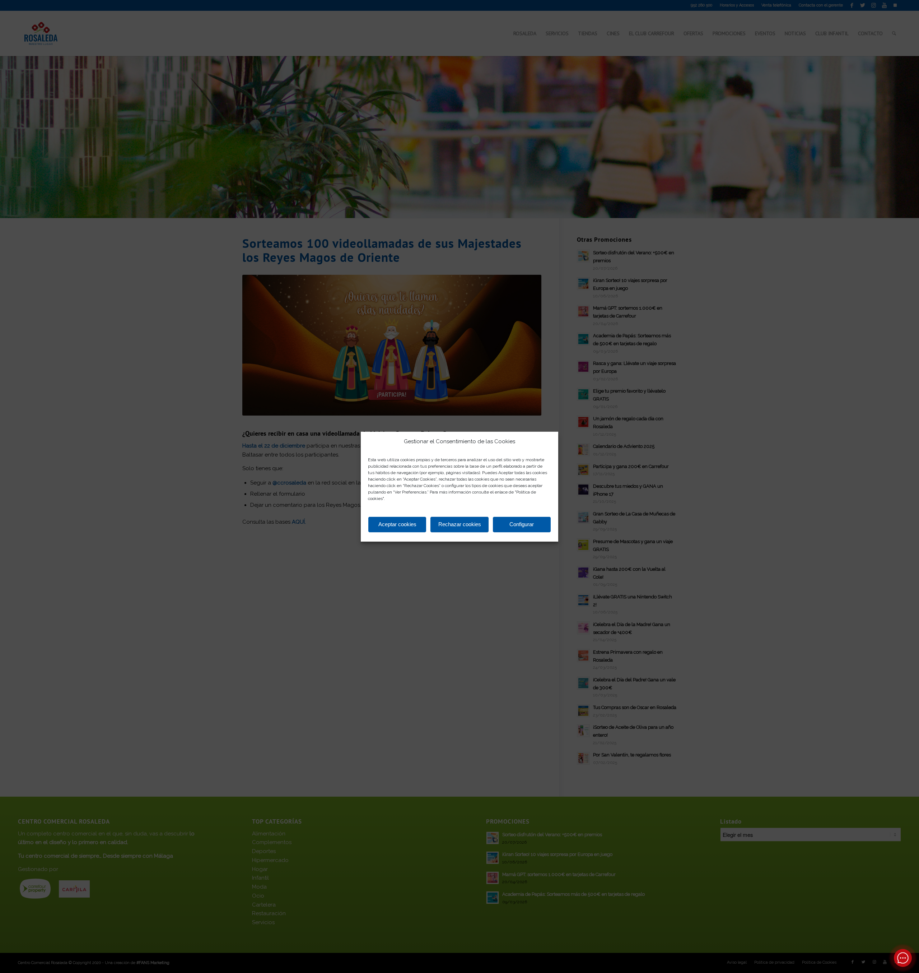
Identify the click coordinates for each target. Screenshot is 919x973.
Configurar (521, 524)
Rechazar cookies (459, 524)
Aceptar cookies (397, 524)
